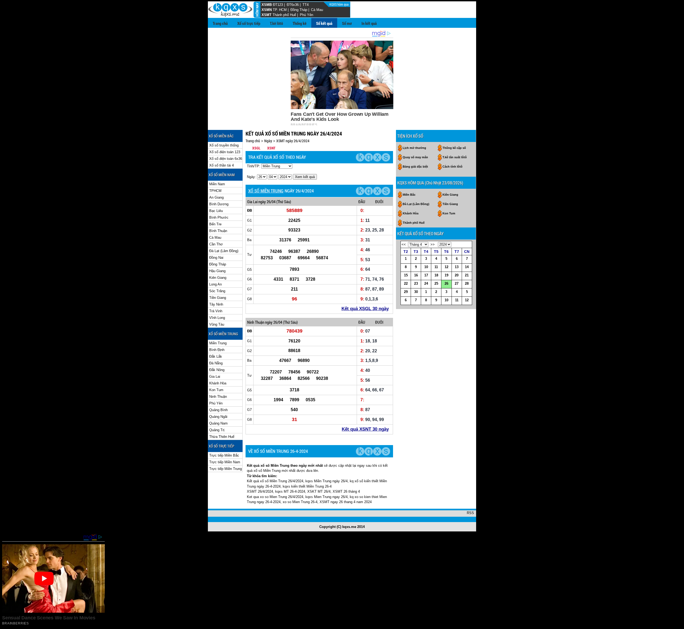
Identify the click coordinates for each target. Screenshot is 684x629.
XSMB (267, 5)
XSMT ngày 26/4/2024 (292, 140)
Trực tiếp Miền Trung (225, 469)
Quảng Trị (216, 430)
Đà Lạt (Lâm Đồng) (223, 251)
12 (446, 267)
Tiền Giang (217, 298)
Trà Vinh (215, 311)
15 (406, 275)
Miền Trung (218, 343)
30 (416, 292)
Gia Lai (214, 377)
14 (467, 267)
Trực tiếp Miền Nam (224, 462)
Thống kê (299, 23)
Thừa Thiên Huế (221, 437)
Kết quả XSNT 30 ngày (365, 429)
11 (436, 267)
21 (467, 275)
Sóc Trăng (217, 291)
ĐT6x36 (293, 5)
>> (432, 244)
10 (426, 267)
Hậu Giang (217, 271)
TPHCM (215, 191)
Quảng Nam (218, 423)
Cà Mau (317, 10)
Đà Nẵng (216, 363)
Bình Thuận (218, 231)
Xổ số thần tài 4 (221, 165)
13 (456, 267)
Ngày (268, 140)
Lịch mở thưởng (414, 147)
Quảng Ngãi (218, 417)
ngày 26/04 (266, 201)
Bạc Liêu (216, 211)
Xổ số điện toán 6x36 (225, 159)
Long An (215, 284)
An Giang (216, 197)
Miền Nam (217, 184)
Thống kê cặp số (454, 147)
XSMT (266, 15)
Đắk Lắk (215, 356)
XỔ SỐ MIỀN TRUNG (265, 191)
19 (446, 275)
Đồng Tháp (298, 10)
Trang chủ (220, 23)
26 (446, 283)
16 (416, 275)
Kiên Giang (217, 278)
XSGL (256, 148)
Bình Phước (218, 217)
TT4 (305, 5)
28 (467, 283)
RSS (470, 513)
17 (426, 275)
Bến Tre (215, 224)
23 (416, 283)
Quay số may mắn (415, 157)
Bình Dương (218, 204)
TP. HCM (280, 10)
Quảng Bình (218, 410)
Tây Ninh (216, 304)
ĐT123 (278, 5)
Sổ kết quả (324, 23)
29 (406, 292)
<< (404, 244)
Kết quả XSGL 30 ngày (365, 308)
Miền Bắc (409, 194)
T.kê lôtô (276, 23)
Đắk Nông (216, 370)
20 (456, 275)
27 (456, 283)
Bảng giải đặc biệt (415, 166)
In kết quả (369, 23)
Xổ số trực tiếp (248, 23)
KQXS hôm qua (339, 4)
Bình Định (216, 350)
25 (436, 283)
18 (436, 275)
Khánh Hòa (217, 383)
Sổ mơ (347, 23)
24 (426, 283)
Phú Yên (306, 15)
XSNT (271, 148)
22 (406, 283)
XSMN (267, 10)
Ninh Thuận (218, 397)
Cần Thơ (216, 244)
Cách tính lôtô (452, 166)
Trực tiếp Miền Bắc (224, 455)
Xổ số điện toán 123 (224, 152)
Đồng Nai (216, 258)
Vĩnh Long (217, 318)
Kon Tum (216, 390)
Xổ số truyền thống (224, 145)
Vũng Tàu (216, 324)
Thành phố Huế (284, 15)
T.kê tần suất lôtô (454, 157)
